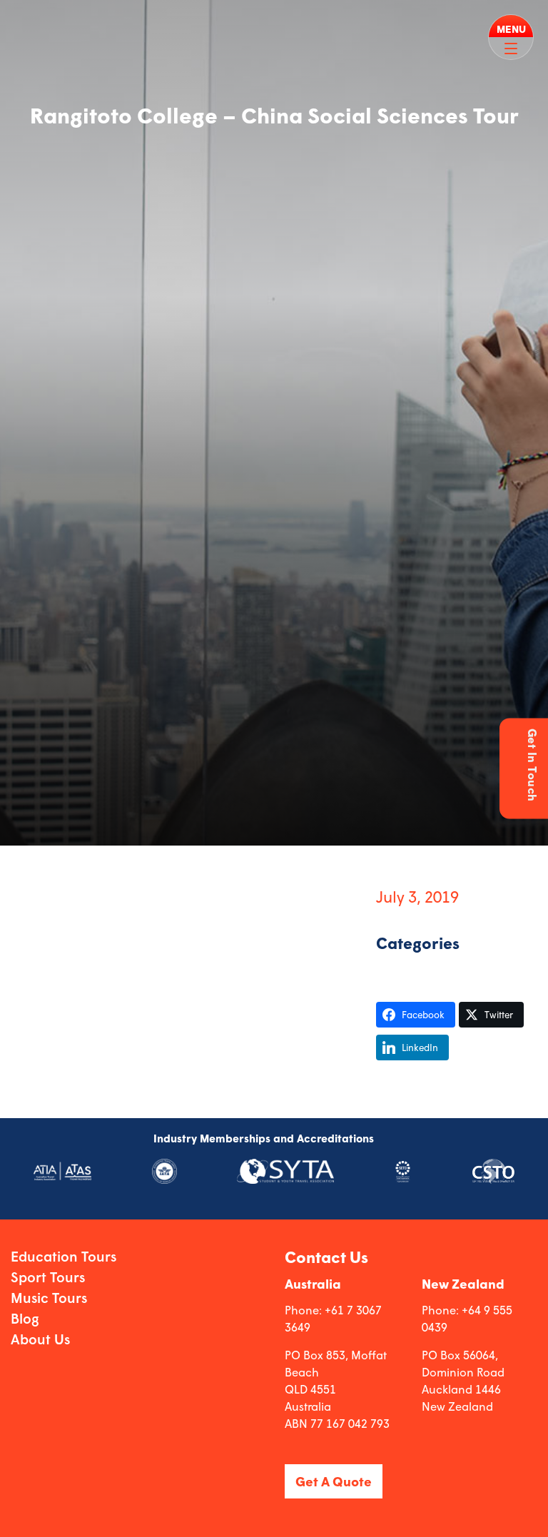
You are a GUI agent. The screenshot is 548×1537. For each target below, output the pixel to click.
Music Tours (49, 1297)
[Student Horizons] (41, 14)
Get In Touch (532, 765)
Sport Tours (48, 1277)
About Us (40, 1339)
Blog (25, 1318)
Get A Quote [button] (333, 1481)
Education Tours (63, 1256)
